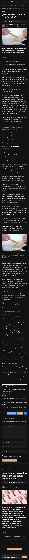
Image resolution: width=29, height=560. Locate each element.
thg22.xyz (9, 1)
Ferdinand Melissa (13, 24)
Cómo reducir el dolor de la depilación (15, 64)
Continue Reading (14, 549)
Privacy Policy (5, 557)
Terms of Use (14, 557)
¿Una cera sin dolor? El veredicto (13, 61)
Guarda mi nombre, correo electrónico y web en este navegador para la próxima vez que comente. (14, 456)
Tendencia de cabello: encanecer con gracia (15, 407)
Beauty (3, 11)
